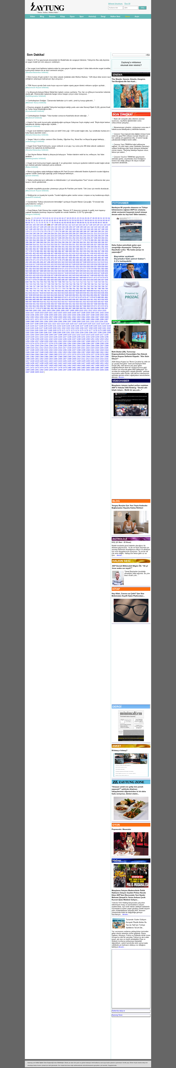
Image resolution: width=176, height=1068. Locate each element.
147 (27, 229)
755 (63, 286)
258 (95, 238)
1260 (51, 341)
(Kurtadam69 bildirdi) (35, 111)
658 (45, 277)
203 (63, 234)
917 (66, 302)
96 (99, 223)
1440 (51, 363)
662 (59, 277)
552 (77, 266)
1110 (45, 324)
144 (99, 227)
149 (34, 229)
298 (74, 242)
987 (70, 308)
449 (37, 258)
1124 (107, 324)
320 (70, 245)
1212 (78, 335)
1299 (65, 346)
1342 (97, 350)
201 (55, 234)
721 (106, 282)
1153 (68, 328)
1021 (51, 313)
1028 (83, 313)
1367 (46, 354)
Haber (116, 860)
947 (92, 304)
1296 (51, 346)
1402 (41, 359)
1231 (83, 337)
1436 (32, 363)
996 (102, 308)
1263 (65, 341)
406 (48, 253)
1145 (32, 328)
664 (66, 277)
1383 (37, 357)
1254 (106, 339)
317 (59, 245)
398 (102, 251)
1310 (32, 348)
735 (74, 284)
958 (48, 306)
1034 (28, 315)
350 (95, 247)
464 (92, 258)
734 (70, 284)
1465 (83, 365)
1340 (88, 350)
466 (99, 258)
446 (27, 258)
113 (73, 225)
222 (48, 236)
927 (102, 302)
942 (74, 304)
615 (55, 273)
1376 (88, 354)
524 (59, 264)
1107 (32, 324)
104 (41, 225)
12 (52, 218)
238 (106, 236)
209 (84, 234)
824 (63, 293)
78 (52, 223)
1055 (41, 317)
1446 (79, 363)
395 (92, 251)
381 (41, 251)
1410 (79, 359)
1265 (74, 341)
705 (48, 282)
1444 (69, 363)
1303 (83, 346)
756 (66, 286)
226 (63, 236)
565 (41, 269)
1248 (79, 339)
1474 (41, 368)
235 (95, 236)
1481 (74, 368)
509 (88, 262)
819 (45, 293)
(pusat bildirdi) (32, 175)
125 (30, 227)
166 (95, 229)
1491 (37, 370)
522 (52, 264)
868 (55, 297)
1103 (97, 321)
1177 (91, 330)
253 (77, 238)
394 (88, 251)
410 (63, 253)
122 (105, 225)
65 (104, 220)
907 (30, 302)
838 (30, 295)
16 (62, 218)
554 (84, 266)
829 (81, 293)
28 (93, 218)
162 (81, 229)
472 (37, 260)
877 (88, 297)
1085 (97, 319)
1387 (55, 357)
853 (84, 295)
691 (81, 280)
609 (34, 273)
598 (77, 271)
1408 (69, 359)
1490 (32, 370)
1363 (28, 354)
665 (70, 277)
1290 (106, 343)
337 (48, 247)
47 (57, 220)
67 (109, 220)
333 (34, 247)
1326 (106, 348)
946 (88, 304)
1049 (97, 315)
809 (92, 291)
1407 (65, 359)
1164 (32, 330)
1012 (90, 310)
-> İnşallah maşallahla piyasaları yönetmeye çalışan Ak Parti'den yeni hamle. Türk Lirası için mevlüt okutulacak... (68, 189)
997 (106, 308)
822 (55, 293)
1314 (51, 348)
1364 (32, 354)
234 (92, 236)
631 (30, 275)
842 (45, 295)
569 (55, 269)
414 (77, 253)
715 (84, 282)
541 (37, 266)
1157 (86, 328)
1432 (97, 361)
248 (59, 238)
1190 (64, 332)
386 (59, 251)
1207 (55, 335)
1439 (46, 363)
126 (34, 227)
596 (70, 271)
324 (84, 245)
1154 (73, 328)
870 (63, 297)
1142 (104, 326)
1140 (95, 326)
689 (74, 280)
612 (45, 273)
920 (77, 302)
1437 (37, 363)
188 (92, 231)
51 (68, 220)
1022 (55, 313)
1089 (32, 321)
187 (88, 231)
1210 (69, 335)
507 (81, 262)
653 (27, 277)
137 (74, 227)
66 (106, 220)
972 (99, 306)
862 (34, 297)
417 (88, 253)
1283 (74, 343)
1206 (51, 335)
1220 (32, 337)
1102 (92, 321)
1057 (51, 317)
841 (41, 295)
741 (95, 284)
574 (74, 269)
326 (91, 245)
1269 (92, 341)
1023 (60, 313)
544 (48, 266)
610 (37, 273)
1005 (58, 310)
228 (70, 236)
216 (27, 236)
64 (101, 220)
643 (74, 275)
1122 (98, 324)
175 (45, 231)
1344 (106, 350)
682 (48, 280)
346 (81, 247)
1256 (32, 341)
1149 (50, 328)
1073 (41, 319)
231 (81, 236)
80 (57, 223)
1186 (46, 332)
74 (42, 223)
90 (83, 223)
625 (91, 273)
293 (55, 242)
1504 (97, 370)
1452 (106, 363)
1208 (60, 335)
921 (81, 302)
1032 (102, 313)
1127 (37, 326)
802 (66, 291)
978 (37, 308)
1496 (60, 370)
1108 (37, 324)
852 (81, 295)
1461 (65, 365)
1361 (102, 352)
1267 (83, 341)
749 (41, 286)
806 (81, 291)
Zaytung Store (117, 1015)
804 (74, 291)
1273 (28, 343)
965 (74, 306)
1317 (64, 348)
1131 (55, 326)
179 (59, 231)
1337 (74, 350)
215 (106, 234)
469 (27, 260)
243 (41, 238)
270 (55, 240)
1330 (41, 350)
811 (99, 291)
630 (27, 275)
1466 (88, 365)
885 (34, 299)
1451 (102, 363)
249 (63, 238)
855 (92, 295)
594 (63, 271)
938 (59, 304)
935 (48, 304)
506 (77, 262)
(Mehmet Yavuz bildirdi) (36, 103)
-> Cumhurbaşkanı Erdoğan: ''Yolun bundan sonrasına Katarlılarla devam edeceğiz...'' (57, 116)
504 (70, 262)
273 (66, 240)
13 (55, 218)
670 (88, 277)
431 (55, 255)
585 (30, 271)
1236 (106, 337)
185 (81, 231)
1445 (74, 363)
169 (106, 229)
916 (63, 302)
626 (95, 273)
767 (106, 286)
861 (30, 297)
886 (37, 299)
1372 (69, 354)
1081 (79, 319)
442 (95, 255)
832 (92, 293)
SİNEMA (117, 74)
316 (55, 245)
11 (50, 218)
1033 (106, 313)
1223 (46, 337)
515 (27, 264)
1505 (102, 370)
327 (95, 245)
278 (84, 240)
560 (106, 266)
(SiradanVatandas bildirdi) (37, 72)
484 (81, 260)
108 (55, 225)
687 (66, 280)
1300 (69, 346)
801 (63, 291)
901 (92, 299)
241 (34, 238)
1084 (92, 319)
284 (106, 240)
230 (77, 236)
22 (78, 218)
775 (52, 288)
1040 (55, 315)
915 (59, 302)
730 (55, 284)
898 (81, 299)
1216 (97, 335)
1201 (28, 335)
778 (63, 288)
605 (102, 271)
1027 (79, 313)
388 (66, 251)
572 (66, 269)
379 (34, 251)
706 (52, 282)
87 (75, 223)
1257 (37, 341)
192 (106, 231)
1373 (74, 354)
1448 (88, 363)
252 (74, 238)
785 (88, 288)
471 (34, 260)
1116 (72, 324)
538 (27, 266)
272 (63, 240)
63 (99, 220)
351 (99, 247)
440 (88, 255)
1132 (59, 326)
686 (63, 280)
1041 (60, 315)
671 (92, 277)
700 (30, 282)
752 (52, 286)
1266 (79, 341)
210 (88, 234)
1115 (67, 324)
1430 (88, 361)
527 (70, 264)
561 (27, 269)
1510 (41, 372)
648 (92, 275)
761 (84, 286)
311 (37, 245)
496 (41, 262)
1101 (88, 321)
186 (84, 231)
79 (55, 223)
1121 (94, 324)
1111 (50, 324)
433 (63, 255)
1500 (79, 370)
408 (55, 253)
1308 (106, 346)
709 (63, 282)
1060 (65, 317)
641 (66, 275)
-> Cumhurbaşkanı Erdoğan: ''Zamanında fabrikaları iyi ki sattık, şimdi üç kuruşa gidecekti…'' (60, 101)
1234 (97, 337)
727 (45, 284)
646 (84, 275)
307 (106, 242)
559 (102, 266)
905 (106, 299)
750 (45, 286)
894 (66, 299)
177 (52, 231)
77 (50, 223)
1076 (55, 319)
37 (32, 220)
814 (27, 293)
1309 (28, 348)
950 (102, 304)
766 (102, 286)
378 (30, 251)
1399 (28, 359)
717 (91, 282)
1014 (100, 310)
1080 (74, 319)
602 (92, 271)
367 (74, 249)
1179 (100, 330)
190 (99, 231)
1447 (83, 363)
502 (63, 262)
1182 (28, 332)
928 (106, 302)
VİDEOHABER (120, 380)
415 (81, 253)
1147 (41, 328)
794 (37, 291)
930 (30, 304)
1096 (65, 321)
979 (41, 308)
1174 (77, 330)
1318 (69, 348)
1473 (37, 368)
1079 (69, 319)
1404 (51, 359)
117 (87, 225)
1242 (51, 339)
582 (102, 269)
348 (88, 247)
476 (52, 260)
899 (84, 299)
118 (90, 225)
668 (81, 277)
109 (59, 225)
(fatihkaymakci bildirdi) (36, 96)
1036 (37, 315)
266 (41, 240)
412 (70, 253)
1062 (74, 317)
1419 (37, 361)
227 (66, 236)
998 (27, 310)
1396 (97, 357)
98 (104, 223)
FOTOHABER (120, 203)
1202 (32, 335)
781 (74, 288)
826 (70, 293)
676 (27, 280)
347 (84, 247)
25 (86, 218)
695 (95, 280)
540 (34, 266)
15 (60, 218)
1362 (106, 352)
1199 (104, 332)
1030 (92, 313)
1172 (68, 330)
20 (73, 218)
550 (70, 266)
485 (84, 260)
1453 (28, 365)
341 (63, 247)
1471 (28, 368)
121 (101, 225)
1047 (88, 315)
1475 (46, 368)
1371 (65, 354)
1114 (63, 324)
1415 (102, 359)
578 (88, 269)
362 (55, 249)
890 (52, 299)
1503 (92, 370)
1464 (79, 365)
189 (95, 231)
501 (59, 262)
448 (34, 258)
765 (99, 286)
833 (95, 293)
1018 (37, 313)
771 (37, 288)
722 (27, 284)
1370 (60, 354)
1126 (32, 326)
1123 (103, 324)
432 (59, 255)
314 (48, 245)
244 (45, 238)
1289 (102, 343)
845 (55, 295)
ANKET (116, 745)
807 (84, 291)
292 (52, 242)
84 (68, 223)
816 (34, 293)
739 (88, 284)
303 (92, 242)
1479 (65, 368)
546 (55, 266)
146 (106, 227)
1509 (37, 372)
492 (27, 262)
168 (102, 229)
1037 (41, 315)
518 (37, 264)
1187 (50, 332)
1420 (41, 361)
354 (27, 249)
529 (77, 264)
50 (65, 220)
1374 (79, 354)
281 (95, 240)
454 (55, 258)
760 (81, 286)
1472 (32, 368)
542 (41, 266)
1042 (65, 315)
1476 (51, 368)
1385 (46, 357)
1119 (85, 324)
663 (63, 277)
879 (95, 297)
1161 (104, 328)
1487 (102, 368)
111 (66, 225)
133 (59, 227)
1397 (102, 357)
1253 (102, 339)
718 (95, 282)
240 (30, 238)
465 (95, 258)
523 (55, 264)
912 (48, 302)
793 (34, 291)
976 (30, 308)
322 (77, 245)
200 (52, 234)
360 (48, 249)
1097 (69, 321)
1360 (97, 352)
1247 (74, 339)
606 (106, 271)
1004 (53, 310)
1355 (74, 352)
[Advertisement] (14, 49)
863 (37, 297)
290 (45, 242)
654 (30, 277)
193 (27, 234)
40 (39, 220)
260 (102, 238)
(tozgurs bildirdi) (33, 214)
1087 (106, 319)
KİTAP (116, 589)
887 (41, 299)
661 (55, 277)
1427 (74, 361)
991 (84, 308)
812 (102, 291)
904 (102, 299)
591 (52, 271)
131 (52, 227)
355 (30, 249)
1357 (83, 352)
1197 (95, 332)
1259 (46, 341)
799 (55, 291)
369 (81, 249)
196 (37, 234)
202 (59, 234)
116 (83, 225)
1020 (46, 313)
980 (45, 308)
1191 (68, 332)
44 (50, 220)
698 (106, 280)
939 (63, 304)
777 (59, 288)
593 (59, 271)
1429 (83, 361)
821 (52, 293)
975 (27, 308)
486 (88, 260)
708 (59, 282)
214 (102, 234)
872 (70, 297)
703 (41, 282)
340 (59, 247)
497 (45, 262)
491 (106, 260)
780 (70, 288)
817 (37, 293)
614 (52, 273)
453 (52, 258)
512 (99, 262)
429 (48, 255)
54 (75, 220)
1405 (55, 359)
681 (45, 280)
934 (45, 304)
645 (81, 275)
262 (27, 240)
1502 (88, 370)
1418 (32, 361)
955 (37, 306)
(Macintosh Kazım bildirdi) (37, 87)
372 (92, 249)
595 (66, 271)
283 (102, 240)
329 (102, 245)
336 (45, 247)
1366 (41, 354)
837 (27, 295)
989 (77, 308)
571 (63, 269)
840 (37, 295)
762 (88, 286)
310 (34, 245)
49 (63, 220)
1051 (106, 315)
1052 (28, 317)
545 (52, 266)
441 (92, 255)
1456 (41, 365)
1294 (41, 346)
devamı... (122, 377)
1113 (58, 324)
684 (55, 280)
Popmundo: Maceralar (121, 829)
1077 (60, 319)
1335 (65, 350)
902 (95, 299)
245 (48, 238)
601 (88, 271)
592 (55, 271)
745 (27, 286)
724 (34, 284)
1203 (37, 335)
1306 (97, 346)
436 (74, 255)
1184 (37, 332)
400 (27, 253)
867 (52, 297)
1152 (64, 328)
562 (30, 269)
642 (70, 275)
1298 (60, 346)
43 (47, 220)
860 (27, 297)
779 (66, 288)
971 (95, 306)
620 (73, 273)
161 (77, 229)
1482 (79, 368)
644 (77, 275)
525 (63, 264)
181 (66, 231)
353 (106, 247)
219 (37, 236)
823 (59, 293)
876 (84, 297)
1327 (28, 350)
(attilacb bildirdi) (33, 126)
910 (41, 302)
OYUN (116, 824)
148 (30, 229)
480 (66, 260)
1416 (106, 359)
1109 (41, 324)
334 (37, 247)
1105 (106, 321)
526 (66, 264)
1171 (64, 330)
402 (34, 253)
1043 (69, 315)
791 (27, 291)
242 (37, 238)
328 (99, 245)
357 (37, 249)
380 (37, 251)
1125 (28, 326)
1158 (91, 328)
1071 (32, 319)
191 (102, 231)
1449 (92, 363)
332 (30, 247)
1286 (88, 343)
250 (66, 238)
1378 (97, 354)
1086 (102, 319)
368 (77, 249)
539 (30, 266)
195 (34, 234)
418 (91, 253)
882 (106, 297)
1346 (32, 352)
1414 (97, 359)
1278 (51, 343)
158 (66, 229)
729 (52, 284)
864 (41, 297)
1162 (109, 328)
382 (45, 251)
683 (52, 280)
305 (99, 242)
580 (95, 269)
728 (48, 284)
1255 (28, 341)
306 (102, 242)
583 (106, 269)
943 (77, 304)
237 (102, 236)
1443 (65, 363)
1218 (106, 335)
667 (77, 277)
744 (106, 284)
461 (81, 258)
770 (34, 288)
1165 (37, 330)
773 (45, 288)
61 (94, 220)
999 (30, 310)
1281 (65, 343)
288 (37, 242)
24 (83, 218)
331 (27, 247)
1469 (102, 365)
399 (106, 251)
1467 (92, 365)
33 (106, 218)
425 (34, 255)
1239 (37, 339)
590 (48, 271)
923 (88, 302)
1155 (77, 328)
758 (74, 286)
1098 (74, 321)
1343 (102, 350)
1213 (83, 335)
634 (41, 275)
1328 (32, 350)
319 (66, 245)
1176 (86, 330)
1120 (89, 324)
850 (74, 295)
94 (94, 223)
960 (55, 306)
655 (34, 277)
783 (81, 288)
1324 (97, 348)
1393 (83, 357)
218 (34, 236)
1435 (28, 363)
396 (95, 251)
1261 (55, 341)
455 (59, 258)
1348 (41, 352)
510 (92, 262)
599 (81, 271)
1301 (74, 346)
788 (99, 288)
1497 (65, 370)
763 (92, 286)
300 (81, 242)
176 (48, 231)
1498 (69, 370)
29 (96, 218)
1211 (74, 335)
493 (30, 262)
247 (55, 238)
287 (34, 242)
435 (70, 255)
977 (34, 308)
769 (30, 288)
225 (59, 236)
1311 (37, 348)
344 (74, 247)
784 (84, 288)
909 (37, 302)
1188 (55, 332)
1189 (59, 332)
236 (99, 236)
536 (102, 264)
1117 (76, 324)
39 (37, 220)
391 (77, 251)
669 (84, 277)
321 (73, 245)
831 (88, 293)
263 (30, 240)
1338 (79, 350)
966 (77, 306)
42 (45, 220)
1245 (65, 339)
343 (70, 247)
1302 (79, 346)
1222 (41, 337)
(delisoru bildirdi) (33, 206)
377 (27, 251)
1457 (46, 365)
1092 (46, 321)
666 (74, 277)
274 (70, 240)
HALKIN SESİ (121, 560)
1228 (69, 337)
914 (55, 302)
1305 (92, 346)
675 (106, 277)
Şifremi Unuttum (115, 4)
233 (88, 236)
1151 (59, 328)
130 (48, 227)
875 (81, 297)
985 (63, 308)
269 (52, 240)
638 (55, 275)
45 (52, 220)
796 (45, 291)
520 (45, 264)
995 (99, 308)
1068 (102, 317)
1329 (37, 350)
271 (59, 240)
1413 (92, 359)
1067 (97, 317)
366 (70, 249)
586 (34, 271)
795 (41, 291)
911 (45, 302)
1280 (60, 343)
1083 (88, 319)
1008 (72, 310)
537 (106, 264)
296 (66, 242)
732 (63, 284)
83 (65, 223)
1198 (100, 332)
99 (106, 223)
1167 (46, 330)
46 (55, 220)
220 (41, 236)
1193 (77, 332)
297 (70, 242)
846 (59, 295)
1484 (88, 368)
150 (37, 229)
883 (27, 299)
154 (52, 229)
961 (59, 306)
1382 (32, 357)
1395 (92, 357)
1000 (35, 310)
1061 (69, 317)
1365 (37, 354)
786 (92, 288)
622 (81, 273)
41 (42, 220)
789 (102, 288)
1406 (60, 359)
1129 (46, 326)
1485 (92, 368)
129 (45, 227)
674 (102, 277)
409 (59, 253)
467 (102, 258)
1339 (83, 350)
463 (88, 258)
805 (77, 291)
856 (95, 295)
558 (99, 266)
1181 (109, 330)
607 (27, 273)
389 (70, 251)
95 (96, 223)
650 (99, 275)
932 (37, 304)
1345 (28, 352)
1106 (28, 324)
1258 (41, 341)
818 (41, 293)
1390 (69, 357)
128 (41, 227)
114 (76, 225)
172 (34, 231)
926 (99, 302)
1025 (69, 313)
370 (84, 249)
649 (95, 275)
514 (106, 262)
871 (66, 297)
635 (45, 275)
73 (39, 223)
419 (95, 253)
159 (70, 229)
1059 (60, 317)
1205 (46, 335)
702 (37, 282)
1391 (74, 357)
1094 (55, 321)
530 (81, 264)
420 (99, 253)
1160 (100, 328)
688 (70, 280)
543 (45, 266)
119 (94, 225)
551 (74, 266)
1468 (97, 365)
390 (74, 251)
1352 (60, 352)
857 (99, 295)
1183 (32, 332)
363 (59, 249)
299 (77, 242)
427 (41, 255)
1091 (41, 321)
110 (63, 225)
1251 (92, 339)
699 (27, 282)
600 (84, 271)
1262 (60, 341)
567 (48, 269)
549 (66, 266)
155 (55, 229)
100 (27, 225)
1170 (59, 330)
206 (74, 234)
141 (88, 227)
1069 (106, 317)
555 (88, 266)
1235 (102, 337)
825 (66, 293)
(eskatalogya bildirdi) (35, 141)
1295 (46, 346)
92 (88, 223)
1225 (55, 337)
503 (66, 262)
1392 (79, 357)
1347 (37, 352)
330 (106, 245)
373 (95, 249)
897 (77, 299)
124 (27, 227)
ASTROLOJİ (119, 538)
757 (70, 286)
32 (104, 218)
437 (77, 255)
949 (99, 304)
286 (30, 242)
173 (37, 231)
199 (48, 234)
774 (48, 288)
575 (77, 269)
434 (66, 255)
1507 (28, 372)
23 (80, 218)
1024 (65, 313)
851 (77, 295)
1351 (55, 352)
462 (84, 258)
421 (102, 253)
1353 (65, 352)
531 (84, 264)
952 (27, 306)
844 (52, 295)
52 (70, 220)
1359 (92, 352)
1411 (83, 359)
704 (45, 282)
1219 (28, 337)
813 (106, 291)
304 (95, 242)
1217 (102, 335)
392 (81, 251)
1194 (82, 332)
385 (55, 251)
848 (66, 295)
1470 (106, 365)
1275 (37, 343)
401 (30, 253)
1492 (41, 370)
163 (84, 229)
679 (37, 280)
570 (59, 269)
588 (41, 271)
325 (88, 245)
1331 (46, 350)
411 (66, 253)
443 (99, 255)
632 (34, 275)
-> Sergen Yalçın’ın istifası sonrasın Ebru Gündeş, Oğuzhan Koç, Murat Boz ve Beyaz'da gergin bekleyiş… (66, 139)
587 (37, 271)
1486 (97, 368)
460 (77, 258)
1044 (74, 315)
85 (70, 223)
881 (102, 297)
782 (77, 288)
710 (66, 282)
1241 (46, 339)
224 (55, 236)
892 (59, 299)
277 (81, 240)
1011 (86, 310)
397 (99, 251)
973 (102, 306)
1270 (97, 341)
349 (92, 247)
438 (81, 255)
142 (92, 227)
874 (77, 297)
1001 (39, 310)
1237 (28, 339)
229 (74, 236)
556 (92, 266)
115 (80, 225)
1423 (55, 361)
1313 (46, 348)
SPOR (116, 322)
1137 (82, 326)
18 (68, 218)
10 (47, 218)
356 (34, 249)
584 (27, 271)
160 (74, 229)
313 (45, 245)
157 (63, 229)
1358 (88, 352)
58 (86, 220)
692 (84, 280)
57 (83, 220)
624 (88, 273)
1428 (79, 361)
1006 (63, 310)
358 (41, 249)
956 (41, 306)
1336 (69, 350)
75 (45, 223)
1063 (79, 317)
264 (34, 240)
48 (60, 220)
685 (59, 280)
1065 (88, 317)
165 (92, 229)
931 (34, 304)
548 (63, 266)
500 (55, 262)
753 (55, 286)
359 (45, 249)
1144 (28, 328)
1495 (55, 370)
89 (81, 223)
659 (48, 277)
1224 (51, 337)
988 (74, 308)
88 (78, 223)
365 (66, 249)
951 (106, 304)
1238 (32, 339)
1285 (83, 343)
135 (66, 227)
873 (74, 297)
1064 (83, 317)
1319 (74, 348)
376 (106, 249)
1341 (92, 350)
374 (99, 249)
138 (77, 227)
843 (48, 295)
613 (48, 273)
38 (34, 220)
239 (27, 238)
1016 (28, 313)
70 (32, 223)
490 (102, 260)
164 (88, 229)
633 (37, 275)
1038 (46, 315)
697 (102, 280)
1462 (69, 365)
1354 (69, 352)
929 (27, 304)
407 (52, 253)
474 (45, 260)
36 (29, 220)
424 (30, 255)
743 (102, 284)
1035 (32, 315)
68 (27, 223)
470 (30, 260)
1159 (95, 328)
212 (95, 234)
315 (52, 245)
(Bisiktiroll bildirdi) (34, 118)
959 (52, 306)
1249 (83, 339)
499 (52, 262)
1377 (92, 354)
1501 (83, 370)
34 (109, 218)
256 (88, 238)
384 (52, 251)
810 (95, 291)
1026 (74, 313)
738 (84, 284)
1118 (80, 324)
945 (84, 304)
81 (60, 223)
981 (48, 308)
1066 (92, 317)
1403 (46, 359)
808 (88, 291)
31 (101, 218)
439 (84, 255)
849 (70, 295)
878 (92, 297)
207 (77, 234)
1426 (69, 361)
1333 (55, 350)
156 (59, 229)
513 (102, 262)
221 (45, 236)
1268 (88, 341)
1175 (82, 330)
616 (59, 273)
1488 (106, 368)
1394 (88, 357)
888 (45, 299)
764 (95, 286)
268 (48, 240)
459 (74, 258)
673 (99, 277)
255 (84, 238)
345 (77, 247)
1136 (77, 326)
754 (59, 286)
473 (41, 260)
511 (95, 262)
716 (88, 282)
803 (70, 291)
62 (96, 220)
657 (41, 277)
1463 (74, 365)
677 (30, 280)
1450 (97, 363)
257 (92, 238)
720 (102, 282)
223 (52, 236)
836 (106, 293)
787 (95, 288)
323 (81, 245)
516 (30, 264)
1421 (46, 361)
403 (37, 253)
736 (77, 284)
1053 (32, 317)
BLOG (116, 501)
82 (63, 223)
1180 (104, 330)
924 (91, 302)
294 (59, 242)
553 (81, 266)
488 (95, 260)
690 (77, 280)
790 (106, 288)
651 (102, 275)
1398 (106, 357)
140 (84, 227)
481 (70, 260)
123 (108, 225)
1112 (54, 324)
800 (59, 291)
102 (34, 225)
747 (34, 286)
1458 (51, 365)
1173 (73, 330)
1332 (51, 350)
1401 (37, 359)
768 (27, 288)
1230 (79, 337)
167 (99, 229)
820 (48, 293)
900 (88, 299)
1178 (95, 330)
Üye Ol (127, 4)
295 (63, 242)
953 (30, 306)
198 (45, 234)
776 (55, 288)
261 (106, 238)
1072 (37, 319)
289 (41, 242)
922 (84, 302)
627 (99, 273)
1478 (60, 368)
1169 (55, 330)
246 (52, 238)
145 (102, 227)
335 (41, 247)
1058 (55, 317)
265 (37, 240)
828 (77, 293)
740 (92, 284)
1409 (74, 359)
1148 (46, 328)
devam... (120, 555)
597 (74, 271)
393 (84, 251)
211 (91, 234)
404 (41, 253)
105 (45, 225)
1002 (44, 310)
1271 (102, 341)
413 (73, 253)
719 (99, 282)
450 (41, 258)
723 (30, 284)
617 (63, 273)
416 (84, 253)
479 (63, 260)
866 (48, 297)
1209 (65, 335)
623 (84, 273)
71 (34, 223)
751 (48, 286)
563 (34, 269)
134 (63, 227)
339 (55, 247)
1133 (64, 326)
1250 (88, 339)
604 (99, 271)
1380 (106, 354)
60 (91, 220)
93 (91, 223)
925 (95, 302)
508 (84, 262)
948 (95, 304)
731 (59, 284)
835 (102, 293)
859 (106, 295)
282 (99, 240)
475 (48, 260)
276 (77, 240)
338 (52, 247)
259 (99, 238)
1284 (79, 343)
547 (59, 266)
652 (106, 275)
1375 (83, 354)
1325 (102, 348)
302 (88, 242)
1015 (104, 310)
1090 (37, 321)
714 (81, 282)
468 (106, 258)
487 (92, 260)
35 (27, 220)
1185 (41, 332)
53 (73, 220)
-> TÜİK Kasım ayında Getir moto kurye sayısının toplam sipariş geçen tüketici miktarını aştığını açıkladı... (66, 85)
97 (101, 223)
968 (84, 306)
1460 (60, 365)
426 (37, 255)
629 (106, 273)
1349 (46, 352)
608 (30, 273)
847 (63, 295)
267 (45, 240)
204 (66, 234)
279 (88, 240)
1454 (32, 365)
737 (81, 284)
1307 (102, 346)
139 (81, 227)
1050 (102, 315)
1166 (41, 330)
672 (95, 277)
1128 (41, 326)
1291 (28, 346)
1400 (32, 359)
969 (88, 306)
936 (52, 304)
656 (37, 277)
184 (77, 231)
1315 (55, 348)
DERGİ (116, 706)
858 (102, 295)
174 (41, 231)
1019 (41, 313)
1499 (74, 370)
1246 (69, 339)
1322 (88, 348)
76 (47, 223)
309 (30, 245)
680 (41, 280)
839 (34, 295)
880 (99, 297)
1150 (55, 328)
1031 (97, 313)
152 (45, 229)
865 (45, 297)
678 (34, 280)
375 (102, 249)
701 (34, 282)
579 (92, 269)
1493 (46, 370)
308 (27, 245)
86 (73, 223)
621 (77, 273)
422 (106, 253)
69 (29, 223)
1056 (46, 317)
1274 (32, 343)
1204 (41, 335)
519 (41, 264)
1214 (88, 335)
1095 (60, 321)
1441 (55, 363)
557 (95, 266)
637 (52, 275)
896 (74, 299)
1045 (79, 315)
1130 (50, 326)
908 (34, 302)
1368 (51, 354)
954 (34, 306)
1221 (37, 337)
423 (27, 255)
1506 (106, 370)
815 (30, 293)
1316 (60, 348)
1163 (28, 330)
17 (65, 218)
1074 (46, 319)
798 (52, 291)
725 (37, 284)
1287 (92, 343)
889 (48, 299)
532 (88, 264)
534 (95, 264)
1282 (69, 343)
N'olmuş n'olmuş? (119, 750)
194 (30, 234)
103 (37, 225)
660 (52, 277)
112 (69, 225)
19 (70, 218)
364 (63, 249)
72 (37, 223)
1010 (81, 310)
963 (66, 306)
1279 (55, 343)
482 (74, 260)
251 (70, 238)
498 (48, 262)
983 (55, 308)
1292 (32, 346)
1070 (28, 319)
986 (66, 308)
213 (99, 234)
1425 (65, 361)
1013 (95, 310)
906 (27, 302)
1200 (109, 332)
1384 (41, 357)
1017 (32, 313)
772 (41, 288)
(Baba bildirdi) (32, 167)
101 (30, 225)
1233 (92, 337)
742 (99, 284)
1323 (92, 348)
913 (52, 302)
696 (99, 280)
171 (30, 231)
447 (30, 258)
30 (99, 218)
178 (55, 231)
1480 (69, 368)
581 (99, 269)
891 (55, 299)
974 (106, 306)
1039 (51, 315)
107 (52, 225)
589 (45, 271)
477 (55, 260)
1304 (88, 346)
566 (45, 269)
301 (84, 242)
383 (48, 251)
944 (81, 304)
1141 (100, 326)
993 (92, 308)
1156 (82, 328)
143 (95, 227)
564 (37, 269)
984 (59, 308)
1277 (46, 343)
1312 (41, 348)
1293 (37, 346)
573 (70, 269)
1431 (92, 361)
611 (41, 273)
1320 (78, 348)
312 (41, 245)
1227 (65, 337)
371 (88, 249)
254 (81, 238)
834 (99, 293)
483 (77, 260)
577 (84, 269)
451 (45, 258)
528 (74, 264)
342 (66, 247)
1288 (97, 343)
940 (66, 304)
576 (81, 269)
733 (66, 284)
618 (66, 273)
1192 (73, 332)
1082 (83, 319)
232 (84, 236)
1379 (102, 354)
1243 (55, 339)
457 (66, 258)
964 (70, 306)
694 (92, 280)
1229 (74, 337)
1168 (50, 330)
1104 (101, 321)
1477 (55, 368)
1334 (60, 350)
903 (99, 299)
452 (48, 258)
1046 (83, 315)
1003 (49, 310)
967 (81, 306)
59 (88, 220)
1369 (55, 354)
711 (70, 282)
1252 (97, 339)
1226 (60, 337)
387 (63, 251)
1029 (88, 313)
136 (70, 227)
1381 (28, 357)
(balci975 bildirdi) (33, 197)
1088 (28, 321)
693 (88, 280)
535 (99, 264)
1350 (51, 352)
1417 (28, 361)
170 (27, 231)
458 (70, 258)
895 (70, 299)
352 (102, 247)
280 (92, 240)
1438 (41, 363)
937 (55, 304)
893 (63, 299)
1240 (41, 339)
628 (102, 273)
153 (48, 229)
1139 (91, 326)
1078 (65, 319)
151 (41, 229)
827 (74, 293)
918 (70, 302)
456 (63, 258)
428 (45, 255)
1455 (37, 365)
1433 (102, 361)
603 (95, 271)
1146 (37, 328)
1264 (69, 341)
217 (30, 236)
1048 (92, 315)
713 (77, 282)
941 (70, 304)
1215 (92, 335)
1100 (83, 321)
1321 (83, 348)
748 (37, 286)
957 (45, 306)
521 (48, 264)
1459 (55, 365)
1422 (51, 361)
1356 (79, 352)
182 (70, 231)
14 (57, 218)
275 (74, 240)
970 (92, 306)
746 (30, 286)
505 (74, 262)
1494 (51, 370)
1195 (86, 332)
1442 (60, 363)
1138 (86, 326)
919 (73, 302)
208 (81, 234)
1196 (91, 332)
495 (37, 262)
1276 (41, 343)
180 (63, 231)
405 (45, 253)
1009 (76, 310)
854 (88, 295)
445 (106, 255)
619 (70, 273)
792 (30, 291)
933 (41, 304)
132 (55, 227)
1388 (60, 357)
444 (102, 255)
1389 (65, 357)
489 (99, 260)
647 (88, 275)
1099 (79, 321)
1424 (60, 361)
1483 (83, 368)
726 (41, 284)
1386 (51, 357)
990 (81, 308)
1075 (51, 319)
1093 (51, 321)
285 (27, 242)
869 (59, 297)
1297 (55, 346)
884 (30, 299)
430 (52, 255)
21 (75, 218)
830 (84, 293)
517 (34, 264)
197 (41, 234)
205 (70, 234)
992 (88, 308)
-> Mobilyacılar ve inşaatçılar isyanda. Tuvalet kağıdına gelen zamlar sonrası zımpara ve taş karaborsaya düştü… (68, 195)
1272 (106, 341)
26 (88, 218)
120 (97, 225)
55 (78, 220)
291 (48, 242)
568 (52, 269)
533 (92, 264)
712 (73, 282)
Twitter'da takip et (118, 1011)
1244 (60, 339)
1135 (73, 326)
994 (95, 308)
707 (55, 282)
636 (48, 275)
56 (81, 220)
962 (63, 306)
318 (63, 245)
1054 (37, 317)
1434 (106, 361)
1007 (67, 310)
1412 (88, 359)
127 (37, 227)
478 (59, 260)
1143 (109, 326)
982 (52, 308)
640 (63, 275)
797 (48, 291)
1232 (88, 337)
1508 (32, 372)
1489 (28, 370)
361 (52, 249)
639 (59, 275)
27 (91, 218)
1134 (68, 326)
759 (77, 286)
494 (34, 262)
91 (86, 223)
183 (74, 231)
